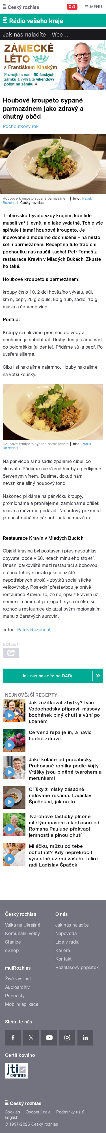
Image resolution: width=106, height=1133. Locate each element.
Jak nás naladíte (24, 34)
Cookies (12, 1112)
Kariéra (62, 950)
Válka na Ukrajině (22, 925)
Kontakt (63, 959)
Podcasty (15, 995)
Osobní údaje (38, 1112)
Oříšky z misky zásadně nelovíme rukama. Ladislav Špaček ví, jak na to (60, 795)
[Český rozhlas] (21, 7)
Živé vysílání (18, 978)
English (11, 1117)
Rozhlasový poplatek (77, 967)
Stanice (13, 942)
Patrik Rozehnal (33, 629)
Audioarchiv (17, 987)
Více (60, 34)
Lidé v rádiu (67, 942)
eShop (12, 950)
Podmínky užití (70, 1112)
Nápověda (66, 933)
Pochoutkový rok (20, 126)
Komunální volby (22, 933)
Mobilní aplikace (22, 1004)
